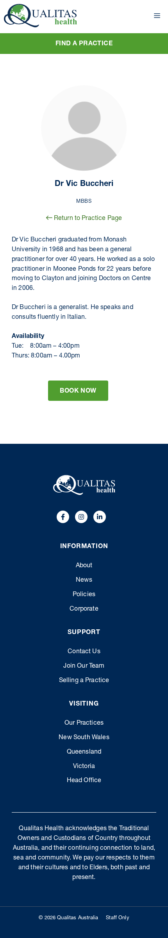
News (84, 580)
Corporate (84, 609)
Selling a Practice (84, 681)
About (84, 566)
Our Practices (84, 723)
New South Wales (84, 738)
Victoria (84, 767)
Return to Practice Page (87, 219)
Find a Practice (84, 44)
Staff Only (117, 918)
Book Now (78, 391)
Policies (84, 595)
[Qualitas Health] (40, 15)
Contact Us (84, 652)
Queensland (84, 752)
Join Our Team (83, 666)
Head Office (84, 781)
